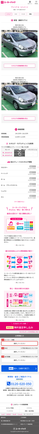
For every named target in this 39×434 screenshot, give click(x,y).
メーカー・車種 (9, 340)
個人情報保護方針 (5, 421)
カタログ (8, 14)
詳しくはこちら (20, 245)
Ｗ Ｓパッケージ (7, 152)
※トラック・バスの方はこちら (29, 332)
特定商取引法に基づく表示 (27, 421)
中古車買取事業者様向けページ (9, 424)
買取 (30, 14)
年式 (6, 348)
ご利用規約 (23, 417)
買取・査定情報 (29, 411)
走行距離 (7, 357)
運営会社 (3, 417)
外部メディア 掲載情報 (26, 424)
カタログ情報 (10, 408)
